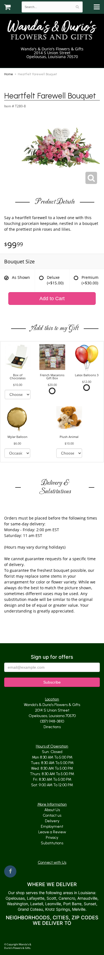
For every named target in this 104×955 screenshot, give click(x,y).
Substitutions (52, 843)
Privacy (52, 837)
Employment (52, 826)
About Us (52, 810)
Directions (52, 727)
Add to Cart (52, 298)
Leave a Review (52, 832)
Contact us (52, 815)
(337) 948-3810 (54, 62)
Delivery (52, 821)
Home (8, 74)
